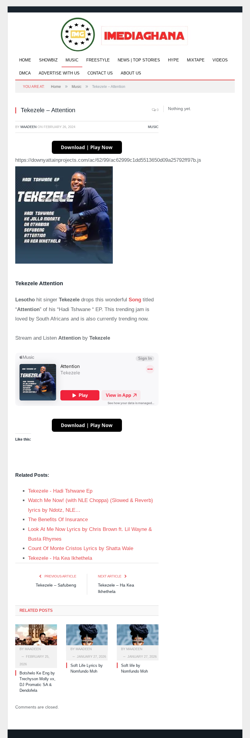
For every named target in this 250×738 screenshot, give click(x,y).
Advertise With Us (59, 73)
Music (72, 60)
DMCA (25, 73)
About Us (131, 73)
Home (25, 60)
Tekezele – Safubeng (56, 585)
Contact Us (100, 73)
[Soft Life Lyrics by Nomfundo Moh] (87, 637)
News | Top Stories (139, 60)
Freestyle (98, 60)
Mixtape (196, 60)
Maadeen (28, 127)
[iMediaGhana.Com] (125, 33)
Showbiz (48, 60)
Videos (220, 60)
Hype (173, 60)
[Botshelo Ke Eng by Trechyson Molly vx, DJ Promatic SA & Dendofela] (36, 637)
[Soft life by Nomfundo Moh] (138, 637)
